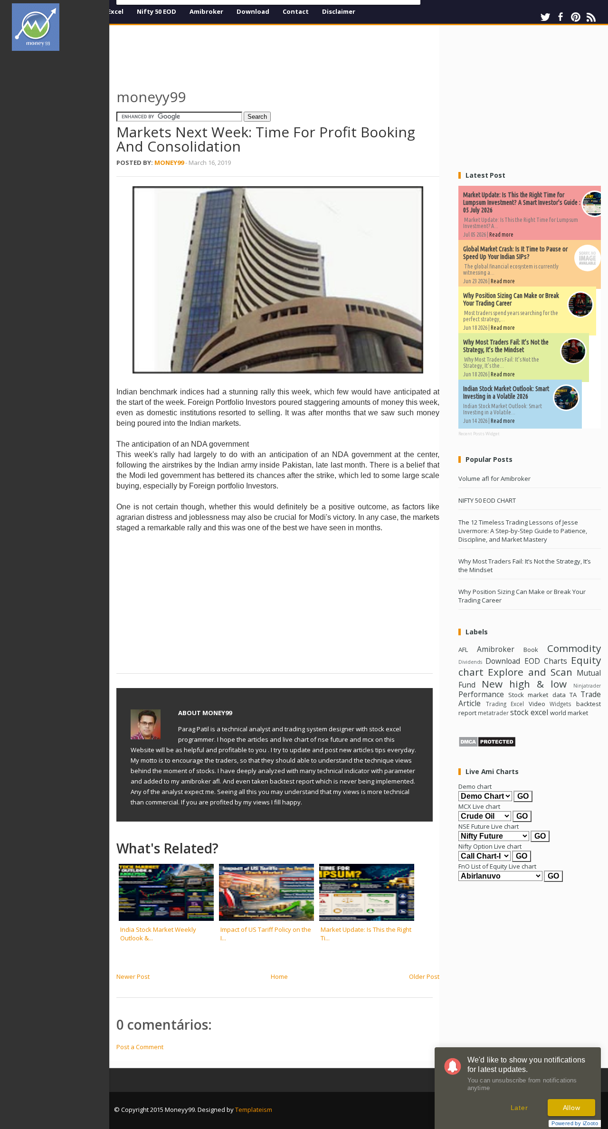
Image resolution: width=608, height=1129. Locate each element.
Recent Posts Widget (479, 434)
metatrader (493, 713)
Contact (296, 11)
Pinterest (575, 17)
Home (279, 976)
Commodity (574, 648)
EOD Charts (545, 661)
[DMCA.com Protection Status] (487, 745)
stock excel (529, 712)
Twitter (545, 17)
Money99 (169, 162)
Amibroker (206, 11)
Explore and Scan (530, 672)
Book (530, 649)
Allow (571, 1107)
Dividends (470, 662)
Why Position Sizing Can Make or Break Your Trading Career (511, 299)
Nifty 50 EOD (156, 11)
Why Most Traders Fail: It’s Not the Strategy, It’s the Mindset (506, 346)
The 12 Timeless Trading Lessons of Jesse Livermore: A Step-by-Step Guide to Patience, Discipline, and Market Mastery (522, 531)
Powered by (574, 1123)
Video (537, 703)
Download (253, 11)
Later (519, 1107)
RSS (590, 17)
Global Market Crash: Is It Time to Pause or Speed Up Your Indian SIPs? (515, 252)
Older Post (424, 976)
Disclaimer (338, 11)
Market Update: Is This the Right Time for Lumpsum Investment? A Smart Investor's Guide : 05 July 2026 (521, 202)
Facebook (560, 17)
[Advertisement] (61, 201)
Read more (501, 234)
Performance (481, 694)
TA (573, 694)
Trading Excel (505, 704)
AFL (463, 649)
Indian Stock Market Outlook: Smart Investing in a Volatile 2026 (506, 392)
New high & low (524, 683)
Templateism (253, 1109)
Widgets (560, 704)
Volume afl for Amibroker (494, 478)
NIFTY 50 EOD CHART (487, 500)
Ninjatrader (587, 685)
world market (569, 712)
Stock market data (536, 694)
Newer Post (133, 976)
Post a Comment (139, 1047)
